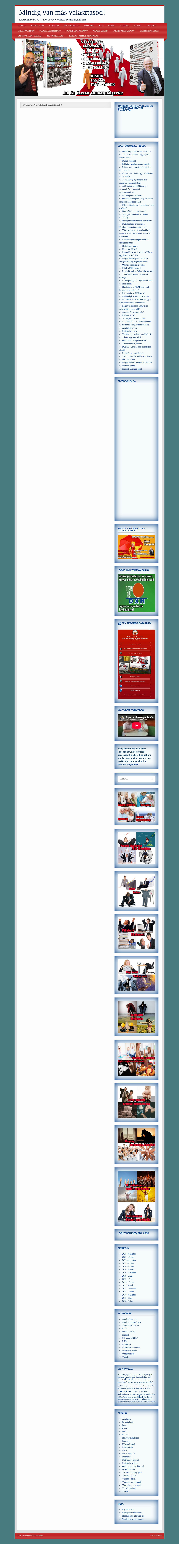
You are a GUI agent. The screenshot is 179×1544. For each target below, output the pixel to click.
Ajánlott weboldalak (130, 1325)
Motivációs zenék (129, 331)
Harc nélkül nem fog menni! (134, 211)
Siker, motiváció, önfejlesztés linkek (137, 356)
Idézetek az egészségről (132, 369)
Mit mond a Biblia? (130, 1338)
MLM (124, 1341)
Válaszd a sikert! (129, 1479)
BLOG (125, 1328)
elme (152, 1374)
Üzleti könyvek (128, 1469)
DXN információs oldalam (30, 36)
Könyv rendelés (71, 26)
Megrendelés (127, 1447)
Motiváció (151, 26)
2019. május (127, 1279)
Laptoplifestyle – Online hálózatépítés (137, 271)
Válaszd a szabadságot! (124, 31)
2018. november (129, 1288)
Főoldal (22, 26)
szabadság (121, 1401)
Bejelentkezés (128, 1509)
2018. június (127, 1301)
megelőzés (149, 1382)
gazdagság (121, 1377)
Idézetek (125, 1335)
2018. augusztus (129, 1295)
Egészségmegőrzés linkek (132, 353)
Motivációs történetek (131, 1347)
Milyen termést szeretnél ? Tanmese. (137, 362)
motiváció (124, 1391)
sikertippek (122, 1399)
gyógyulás (138, 1377)
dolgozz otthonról (137, 1374)
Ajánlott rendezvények (131, 1322)
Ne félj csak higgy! (130, 246)
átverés (153, 1401)
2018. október (128, 1292)
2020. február (127, 1269)
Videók (111, 26)
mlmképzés (126, 1388)
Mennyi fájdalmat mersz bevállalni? (137, 221)
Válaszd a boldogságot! (132, 1472)
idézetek (129, 1379)
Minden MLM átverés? (131, 268)
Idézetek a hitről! (129, 366)
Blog (101, 26)
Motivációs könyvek (130, 1460)
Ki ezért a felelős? (129, 249)
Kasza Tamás (149, 1380)
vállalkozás (147, 1401)
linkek (143, 1382)
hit (143, 1376)
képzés (125, 1382)
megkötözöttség (122, 1386)
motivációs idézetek (139, 1391)
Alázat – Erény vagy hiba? (133, 312)
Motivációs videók (130, 1463)
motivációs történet (141, 1394)
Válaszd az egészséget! (131, 1485)
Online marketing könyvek (133, 1466)
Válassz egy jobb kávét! (132, 337)
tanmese (134, 1401)
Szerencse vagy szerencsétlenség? (136, 325)
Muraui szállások (55, 36)
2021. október (128, 1263)
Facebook (124, 26)
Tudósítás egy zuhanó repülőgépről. (137, 334)
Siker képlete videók (149, 31)
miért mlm (131, 1386)
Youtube (138, 26)
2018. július (127, 1298)
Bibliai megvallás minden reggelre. (136, 164)
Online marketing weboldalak (134, 340)
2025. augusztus (129, 1254)
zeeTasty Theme (156, 1536)
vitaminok (140, 1401)
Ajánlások (89, 26)
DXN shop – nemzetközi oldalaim (84, 36)
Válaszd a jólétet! (129, 1476)
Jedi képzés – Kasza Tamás (133, 318)
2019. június (127, 1276)
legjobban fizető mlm (134, 1382)
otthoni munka (132, 1397)
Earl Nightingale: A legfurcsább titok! (137, 280)
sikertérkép (137, 1399)
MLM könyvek (136, 1388)
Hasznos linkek (128, 359)
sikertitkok (129, 1399)
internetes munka (139, 1380)
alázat (119, 1374)
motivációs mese (124, 1394)
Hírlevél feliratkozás (130, 1438)
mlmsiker (147, 1388)
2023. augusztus (129, 1260)
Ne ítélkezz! (127, 284)
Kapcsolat (54, 26)
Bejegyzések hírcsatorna (132, 1513)
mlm (138, 1385)
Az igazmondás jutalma (132, 344)
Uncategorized (128, 1354)
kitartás (120, 1382)
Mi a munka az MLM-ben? (133, 293)
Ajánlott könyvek (129, 328)
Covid (124, 1428)
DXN (124, 1431)
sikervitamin (147, 1399)
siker (140, 1396)
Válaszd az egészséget (50, 31)
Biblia (130, 1374)
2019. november (129, 1273)
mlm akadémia (146, 1386)
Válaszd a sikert (100, 31)
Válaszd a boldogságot (77, 31)
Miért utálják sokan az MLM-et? (135, 296)
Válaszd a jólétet (26, 31)
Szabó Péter (127, 1401)
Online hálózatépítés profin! (133, 265)
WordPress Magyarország (132, 1519)
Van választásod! (129, 1488)
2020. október (128, 1266)
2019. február (127, 1285)
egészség (147, 1375)
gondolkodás (129, 1377)
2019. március (128, 1282)
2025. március (128, 1257)
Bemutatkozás (37, 26)
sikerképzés (148, 1397)
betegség (125, 1375)
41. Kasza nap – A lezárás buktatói (136, 321)
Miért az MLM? (128, 315)
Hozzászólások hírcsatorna (133, 1516)
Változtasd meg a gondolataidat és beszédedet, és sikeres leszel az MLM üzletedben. (134, 233)
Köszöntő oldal (128, 1444)
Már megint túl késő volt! (132, 195)
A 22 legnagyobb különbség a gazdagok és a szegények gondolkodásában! (133, 189)
